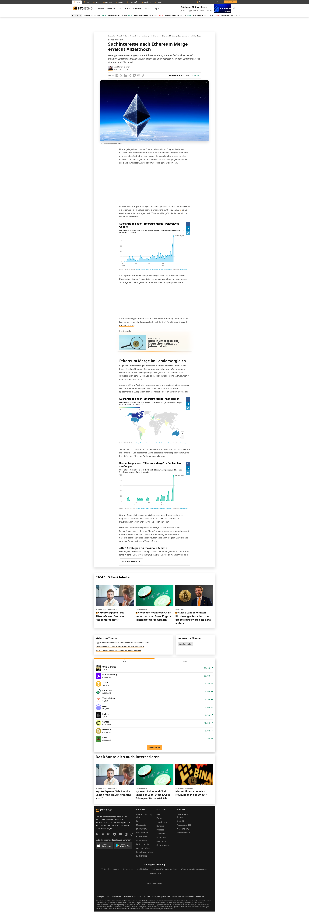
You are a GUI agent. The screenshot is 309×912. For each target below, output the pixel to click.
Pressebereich (183, 832)
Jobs (138, 821)
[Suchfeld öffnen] (234, 8)
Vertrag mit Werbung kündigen (164, 869)
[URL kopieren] (142, 75)
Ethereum (111, 8)
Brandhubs (161, 837)
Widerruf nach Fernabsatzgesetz (194, 869)
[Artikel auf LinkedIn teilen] (125, 75)
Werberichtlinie (143, 848)
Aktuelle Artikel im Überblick (126, 36)
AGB (149, 883)
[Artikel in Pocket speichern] (134, 75)
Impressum (141, 828)
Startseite (111, 36)
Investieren (137, 8)
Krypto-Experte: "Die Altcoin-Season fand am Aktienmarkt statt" (123, 642)
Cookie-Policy (142, 869)
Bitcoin (101, 8)
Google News (162, 845)
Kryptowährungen (144, 36)
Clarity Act (156, 8)
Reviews (160, 826)
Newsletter (161, 841)
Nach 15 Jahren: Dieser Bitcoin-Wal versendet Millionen (118, 650)
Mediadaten (141, 825)
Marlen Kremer (123, 67)
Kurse (159, 818)
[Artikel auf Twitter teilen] (121, 75)
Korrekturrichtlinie (144, 852)
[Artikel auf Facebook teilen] (116, 75)
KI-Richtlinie (141, 856)
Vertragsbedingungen (110, 869)
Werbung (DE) (183, 828)
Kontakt (180, 821)
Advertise (219, 2)
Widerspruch (155, 873)
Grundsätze (141, 840)
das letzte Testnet (132, 156)
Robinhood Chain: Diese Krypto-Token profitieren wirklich (120, 646)
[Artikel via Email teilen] (138, 75)
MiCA (147, 8)
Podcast (160, 829)
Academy (160, 833)
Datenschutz (142, 832)
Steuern (126, 8)
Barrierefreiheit (143, 836)
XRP (119, 8)
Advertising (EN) (184, 825)
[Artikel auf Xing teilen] (129, 75)
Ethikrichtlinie (142, 844)
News (159, 814)
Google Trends (173, 210)
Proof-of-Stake (185, 644)
